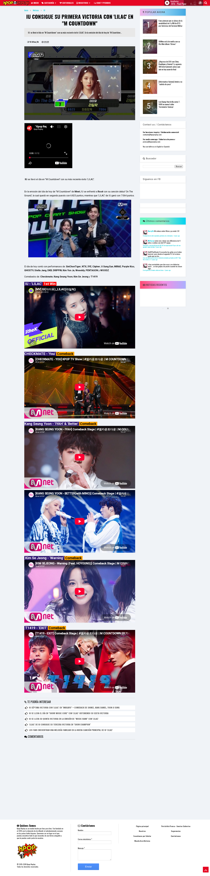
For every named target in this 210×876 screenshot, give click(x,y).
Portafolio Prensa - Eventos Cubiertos (175, 826)
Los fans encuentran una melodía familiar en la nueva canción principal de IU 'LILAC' (71, 730)
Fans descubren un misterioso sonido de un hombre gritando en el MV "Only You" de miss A (162, 259)
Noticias (36, 10)
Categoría (49, 2)
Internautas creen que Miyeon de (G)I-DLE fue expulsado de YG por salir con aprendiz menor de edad (161, 246)
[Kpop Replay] (16, 4)
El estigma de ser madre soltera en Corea (153, 270)
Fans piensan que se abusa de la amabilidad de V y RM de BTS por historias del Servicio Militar (170, 23)
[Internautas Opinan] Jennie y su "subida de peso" (170, 83)
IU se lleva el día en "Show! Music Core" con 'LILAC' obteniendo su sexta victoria (68, 713)
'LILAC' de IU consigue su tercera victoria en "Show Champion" (60, 724)
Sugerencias (176, 831)
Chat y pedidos (103, 2)
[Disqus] (79, 775)
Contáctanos (176, 836)
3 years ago (168, 270)
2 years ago (177, 236)
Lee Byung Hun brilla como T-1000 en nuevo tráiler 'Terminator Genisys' (169, 104)
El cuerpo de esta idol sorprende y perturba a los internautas (158, 236)
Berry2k (151, 231)
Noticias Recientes (156, 285)
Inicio (36, 2)
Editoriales (68, 2)
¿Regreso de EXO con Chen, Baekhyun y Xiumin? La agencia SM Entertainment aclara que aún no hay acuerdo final (170, 65)
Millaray (151, 241)
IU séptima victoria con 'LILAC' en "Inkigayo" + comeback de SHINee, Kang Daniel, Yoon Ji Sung (74, 707)
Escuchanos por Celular (142, 836)
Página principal (142, 826)
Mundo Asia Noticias (142, 841)
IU (44, 10)
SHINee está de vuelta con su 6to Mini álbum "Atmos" (169, 42)
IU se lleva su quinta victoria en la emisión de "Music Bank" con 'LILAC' (64, 718)
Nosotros (83, 2)
